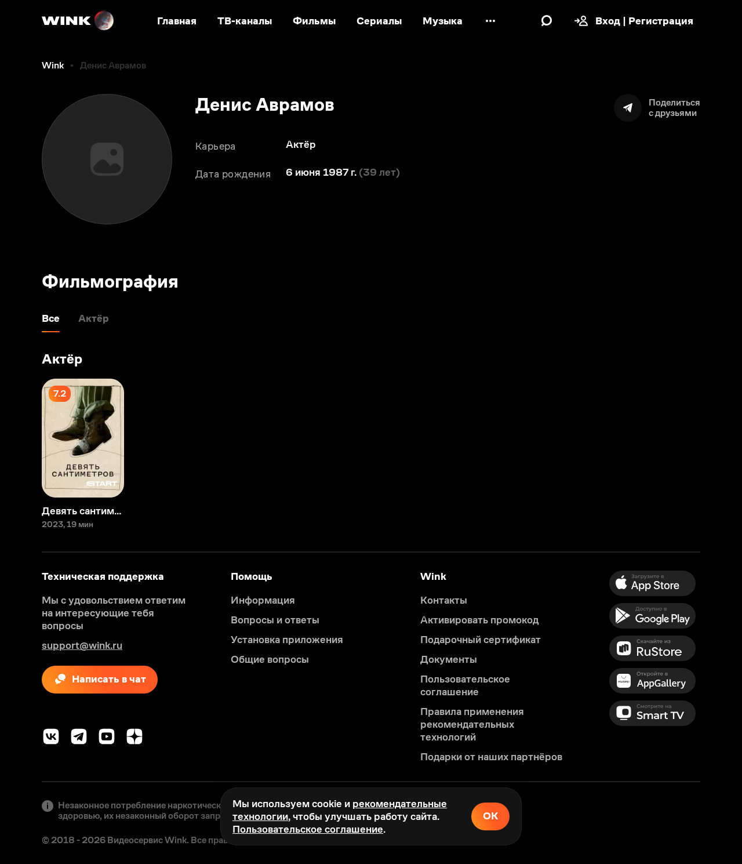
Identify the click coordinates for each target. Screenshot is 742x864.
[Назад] (21, 438)
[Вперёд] (721, 438)
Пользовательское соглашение (307, 829)
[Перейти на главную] (78, 21)
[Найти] (547, 21)
